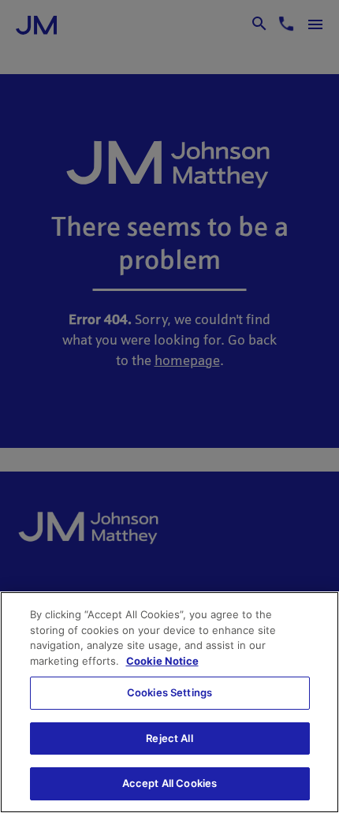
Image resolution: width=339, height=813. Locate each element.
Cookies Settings (169, 692)
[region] (169, 702)
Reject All (169, 738)
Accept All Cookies (169, 783)
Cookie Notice (162, 661)
